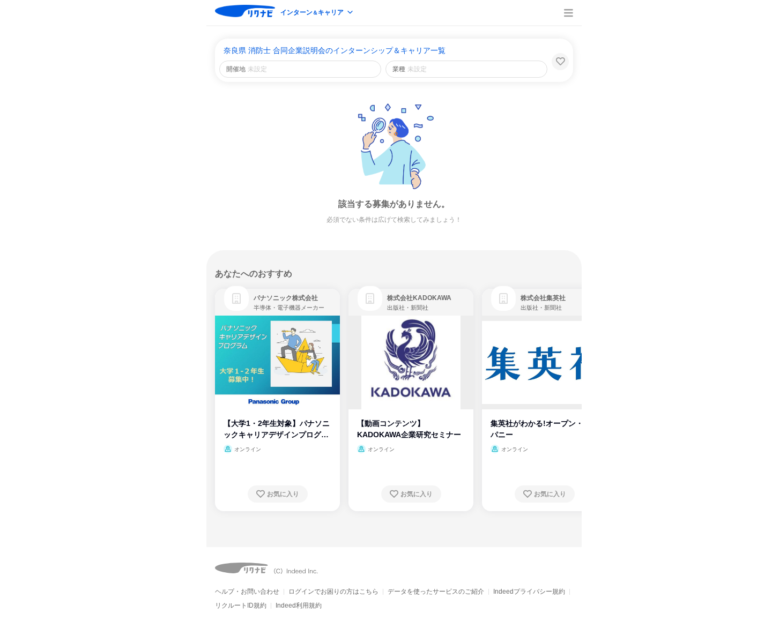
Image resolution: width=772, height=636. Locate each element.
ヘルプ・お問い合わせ (247, 591)
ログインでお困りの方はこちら (333, 591)
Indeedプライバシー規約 (529, 591)
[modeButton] (317, 13)
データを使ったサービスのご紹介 (436, 591)
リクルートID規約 (240, 605)
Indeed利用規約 (299, 605)
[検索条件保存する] (560, 61)
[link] (236, 298)
